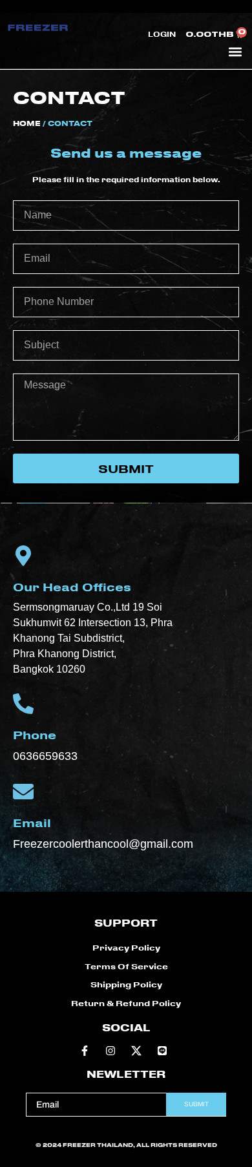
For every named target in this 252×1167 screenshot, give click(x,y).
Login (162, 34)
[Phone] (23, 703)
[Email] (23, 791)
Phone (34, 734)
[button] (235, 51)
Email (32, 822)
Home (27, 123)
